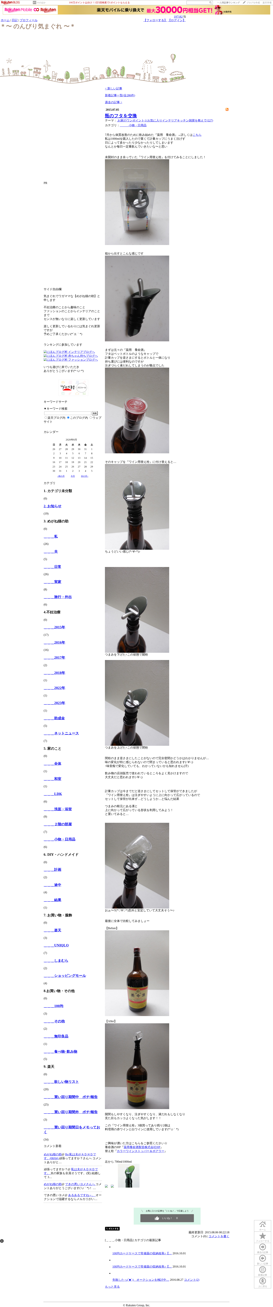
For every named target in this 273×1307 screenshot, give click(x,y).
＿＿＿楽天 (52, 930)
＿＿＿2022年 (54, 688)
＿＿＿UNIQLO (56, 945)
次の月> (84, 476)
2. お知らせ (52, 506)
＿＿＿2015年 (54, 627)
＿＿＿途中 (52, 885)
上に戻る (262, 1286)
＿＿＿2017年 (54, 657)
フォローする (262, 1241)
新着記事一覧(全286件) (120, 95)
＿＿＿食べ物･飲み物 (60, 1051)
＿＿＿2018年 (54, 673)
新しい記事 (262, 1263)
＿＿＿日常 (52, 567)
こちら (197, 134)
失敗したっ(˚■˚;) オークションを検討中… (140, 1279)
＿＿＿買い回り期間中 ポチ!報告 (71, 1097)
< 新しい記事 (113, 88)
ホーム (5, 20)
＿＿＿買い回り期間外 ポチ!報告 (71, 1112)
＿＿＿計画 (52, 870)
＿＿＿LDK (53, 794)
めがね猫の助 (53, 1154)
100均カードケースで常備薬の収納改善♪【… (142, 1253)
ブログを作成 (253, 2)
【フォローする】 (155, 20)
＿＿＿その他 (54, 1021)
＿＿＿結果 (52, 900)
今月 (73, 476)
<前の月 (61, 476)
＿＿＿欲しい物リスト (61, 1082)
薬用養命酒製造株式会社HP (142, 1147)
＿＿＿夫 (51, 551)
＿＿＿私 (51, 536)
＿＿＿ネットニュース (61, 733)
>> (228, 2)
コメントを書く (219, 1236)
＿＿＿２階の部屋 (58, 824)
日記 (15, 20)
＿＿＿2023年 (54, 703)
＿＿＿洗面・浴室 (58, 809)
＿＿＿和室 (52, 779)
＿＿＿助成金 (54, 718)
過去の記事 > (113, 102)
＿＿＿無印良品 (56, 1036)
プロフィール (29, 20)
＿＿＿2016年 (54, 642)
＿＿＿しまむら (56, 960)
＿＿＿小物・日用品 (59, 839)
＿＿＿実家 (52, 582)
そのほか (41, 2)
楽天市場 (267, 2)
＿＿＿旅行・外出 (58, 597)
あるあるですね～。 (82, 1195)
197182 (178, 16)
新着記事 (262, 1275)
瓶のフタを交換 (121, 115)
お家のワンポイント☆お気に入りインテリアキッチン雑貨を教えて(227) (165, 120)
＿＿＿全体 (52, 763)
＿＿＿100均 (53, 1006)
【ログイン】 (177, 20)
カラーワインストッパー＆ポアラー (140, 1151)
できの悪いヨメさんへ (80, 1184)
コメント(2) (191, 1279)
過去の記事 (262, 1252)
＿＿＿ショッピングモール (65, 976)
